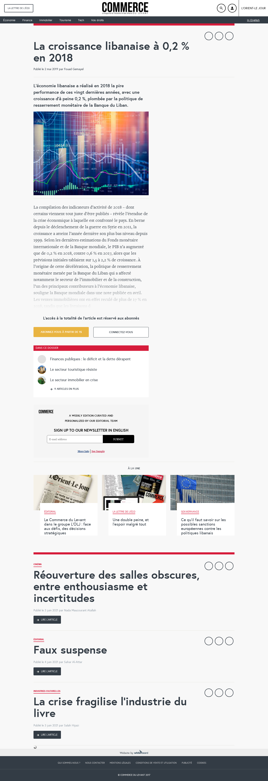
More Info (83, 451)
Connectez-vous (121, 332)
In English (253, 20)
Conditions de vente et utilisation (156, 762)
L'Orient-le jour (253, 8)
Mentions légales (120, 762)
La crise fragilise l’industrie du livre (110, 707)
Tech (81, 20)
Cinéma (38, 565)
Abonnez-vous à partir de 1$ (61, 332)
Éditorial (39, 640)
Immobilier (45, 20)
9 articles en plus (66, 389)
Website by (127, 753)
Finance (27, 20)
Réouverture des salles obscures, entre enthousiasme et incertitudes (117, 586)
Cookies (201, 762)
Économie (9, 20)
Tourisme (65, 20)
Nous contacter (95, 762)
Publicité (187, 762)
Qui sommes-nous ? (69, 762)
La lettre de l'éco (19, 8)
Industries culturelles (47, 691)
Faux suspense (70, 649)
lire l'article (49, 619)
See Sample (98, 451)
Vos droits (97, 20)
